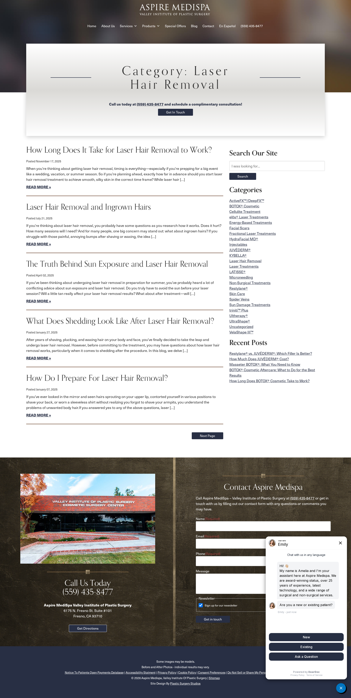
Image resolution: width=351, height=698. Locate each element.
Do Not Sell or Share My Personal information (257, 672)
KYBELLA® (238, 255)
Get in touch (213, 619)
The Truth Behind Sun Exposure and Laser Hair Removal (117, 264)
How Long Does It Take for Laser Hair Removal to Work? (119, 149)
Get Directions (88, 628)
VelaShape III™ (241, 331)
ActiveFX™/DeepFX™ (246, 200)
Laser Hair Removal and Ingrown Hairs (88, 206)
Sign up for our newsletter (221, 605)
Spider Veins (239, 299)
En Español (227, 26)
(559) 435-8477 (252, 26)
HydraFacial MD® (243, 238)
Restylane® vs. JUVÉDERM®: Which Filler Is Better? (270, 353)
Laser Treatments (244, 266)
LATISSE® (237, 271)
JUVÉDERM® (240, 249)
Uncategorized (241, 326)
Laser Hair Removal (245, 260)
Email (207, 536)
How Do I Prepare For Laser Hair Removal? (97, 378)
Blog (194, 26)
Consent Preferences (211, 672)
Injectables (238, 244)
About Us (108, 26)
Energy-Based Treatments (250, 222)
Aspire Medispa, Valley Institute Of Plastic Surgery (175, 10)
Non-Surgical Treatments (250, 282)
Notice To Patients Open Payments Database (94, 672)
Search (242, 176)
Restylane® (238, 288)
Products (148, 26)
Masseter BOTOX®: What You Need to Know (264, 364)
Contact (208, 26)
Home (91, 26)
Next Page (207, 436)
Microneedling (241, 277)
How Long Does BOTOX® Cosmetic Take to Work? (269, 380)
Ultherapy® (238, 315)
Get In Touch (175, 112)
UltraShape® (239, 321)
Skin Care (237, 293)
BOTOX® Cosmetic (244, 205)
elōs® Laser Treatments (248, 216)
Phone (208, 553)
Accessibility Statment (141, 672)
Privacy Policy (167, 672)
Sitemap (214, 678)
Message (202, 571)
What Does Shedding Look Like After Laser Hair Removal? (120, 321)
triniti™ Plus (238, 310)
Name (208, 519)
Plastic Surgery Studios (185, 683)
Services (126, 26)
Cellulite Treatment (244, 211)
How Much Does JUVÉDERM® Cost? (259, 358)
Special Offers (175, 26)
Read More (37, 186)
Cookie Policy (187, 672)
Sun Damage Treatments (249, 304)
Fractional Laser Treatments (252, 233)
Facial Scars (239, 227)
